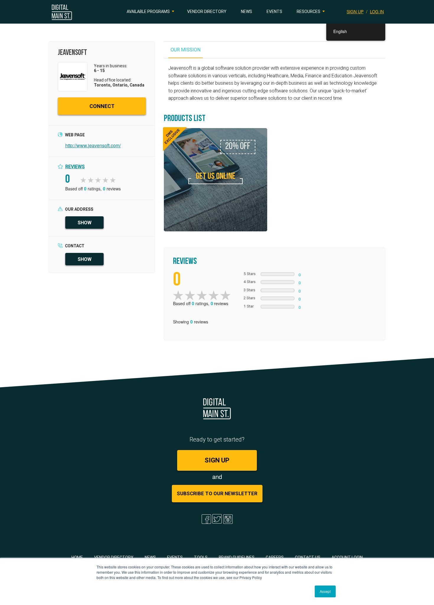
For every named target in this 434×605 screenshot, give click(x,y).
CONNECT (102, 106)
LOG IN (377, 11)
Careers (275, 557)
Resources (308, 11)
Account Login (347, 557)
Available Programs (148, 11)
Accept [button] (325, 591)
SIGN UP (355, 11)
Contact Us (307, 557)
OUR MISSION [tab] (185, 50)
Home (77, 557)
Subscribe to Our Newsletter (217, 493)
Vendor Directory (206, 11)
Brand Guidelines (236, 557)
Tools (201, 557)
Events (274, 11)
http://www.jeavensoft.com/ (93, 145)
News (246, 11)
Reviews (75, 166)
